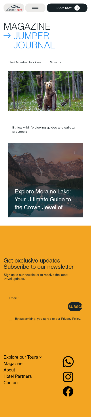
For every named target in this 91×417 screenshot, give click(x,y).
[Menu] (35, 8)
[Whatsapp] (68, 362)
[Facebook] (68, 391)
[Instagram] (68, 377)
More (53, 62)
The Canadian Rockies (24, 62)
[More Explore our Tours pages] (40, 357)
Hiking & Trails (24, 183)
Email (14, 298)
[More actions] (75, 152)
